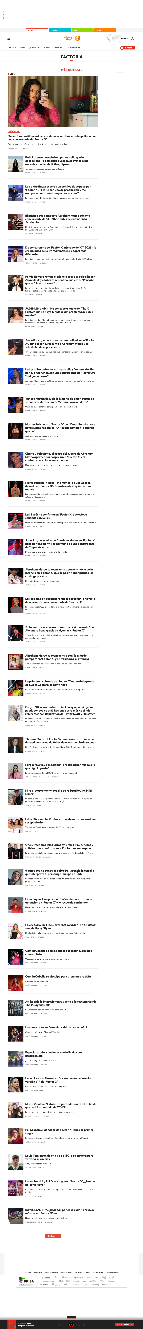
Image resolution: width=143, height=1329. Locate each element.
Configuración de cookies (82, 1272)
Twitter (71, 1248)
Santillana (67, 1277)
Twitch (80, 1248)
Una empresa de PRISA (26, 1279)
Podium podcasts (66, 1284)
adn (103, 1277)
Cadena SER (88, 1277)
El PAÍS (46, 1277)
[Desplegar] (71, 1317)
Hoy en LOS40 (58, 48)
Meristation (106, 1284)
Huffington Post (49, 1280)
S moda (85, 1284)
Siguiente (51, 1236)
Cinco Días (76, 1280)
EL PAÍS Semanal (93, 1280)
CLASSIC (54, 30)
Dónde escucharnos (113, 1272)
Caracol (111, 1277)
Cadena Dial (85, 1280)
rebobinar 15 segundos (64, 1324)
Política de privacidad (51, 1272)
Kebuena (109, 1280)
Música (22, 48)
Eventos (47, 48)
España (123, 39)
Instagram (58, 1248)
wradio (68, 1280)
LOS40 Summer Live (73, 48)
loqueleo (95, 1284)
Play (71, 1325)
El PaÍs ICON (76, 1284)
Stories (85, 1248)
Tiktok (62, 1248)
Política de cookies (66, 1272)
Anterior (59, 1324)
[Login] (133, 38)
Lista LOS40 (12, 48)
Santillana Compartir (79, 1277)
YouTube (67, 1248)
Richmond (44, 1284)
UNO (61, 1280)
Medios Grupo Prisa (26, 1285)
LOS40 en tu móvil (98, 1272)
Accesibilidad (38, 1272)
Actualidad (14, 131)
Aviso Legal (27, 1272)
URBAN (98, 30)
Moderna (55, 1284)
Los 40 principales (57, 1277)
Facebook (76, 1248)
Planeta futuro (101, 1280)
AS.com (96, 1277)
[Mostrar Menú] (10, 38)
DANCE (76, 30)
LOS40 (30, 30)
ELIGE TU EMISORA (124, 1324)
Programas (36, 48)
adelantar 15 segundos (78, 1324)
